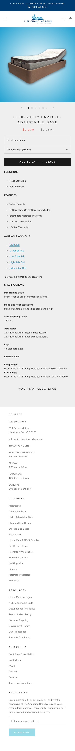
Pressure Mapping (18, 620)
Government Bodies (19, 626)
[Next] (53, 108)
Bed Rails (14, 580)
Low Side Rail (16, 256)
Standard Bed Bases (20, 523)
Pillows (13, 569)
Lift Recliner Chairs (19, 546)
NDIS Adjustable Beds (21, 603)
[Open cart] (70, 19)
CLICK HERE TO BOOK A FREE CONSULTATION (37, 3)
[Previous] (21, 108)
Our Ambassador (18, 631)
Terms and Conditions (20, 683)
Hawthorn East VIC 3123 (22, 432)
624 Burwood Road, (20, 428)
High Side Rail (17, 262)
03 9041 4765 (39, 7)
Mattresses (15, 505)
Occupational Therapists (22, 608)
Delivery (13, 671)
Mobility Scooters (18, 557)
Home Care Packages (20, 597)
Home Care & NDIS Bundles (24, 540)
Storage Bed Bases (19, 528)
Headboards (15, 534)
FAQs (12, 665)
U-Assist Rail (16, 250)
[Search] (64, 19)
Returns (13, 677)
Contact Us (15, 660)
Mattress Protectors (19, 575)
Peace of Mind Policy (20, 614)
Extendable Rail (17, 268)
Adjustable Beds (18, 511)
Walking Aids (16, 563)
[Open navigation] (5, 19)
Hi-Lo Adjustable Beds (21, 517)
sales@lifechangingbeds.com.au (26, 439)
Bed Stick (14, 245)
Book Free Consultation (21, 654)
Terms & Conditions (19, 637)
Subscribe (22, 732)
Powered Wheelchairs (21, 551)
